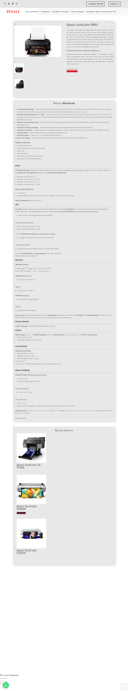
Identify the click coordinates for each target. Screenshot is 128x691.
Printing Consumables (78, 11)
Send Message (105, 629)
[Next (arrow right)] (3, 683)
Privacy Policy (93, 636)
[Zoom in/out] (7, 681)
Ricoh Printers (56, 11)
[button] (15, 24)
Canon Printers (34, 11)
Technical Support (95, 4)
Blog (110, 11)
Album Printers (90, 11)
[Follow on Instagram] (12, 3)
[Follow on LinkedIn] (8, 3)
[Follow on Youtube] (22, 635)
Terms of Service (106, 636)
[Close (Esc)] (1, 681)
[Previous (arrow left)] (1, 683)
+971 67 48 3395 (23, 599)
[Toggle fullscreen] (5, 681)
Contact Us (105, 11)
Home (27, 11)
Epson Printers (45, 11)
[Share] (3, 681)
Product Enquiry (72, 71)
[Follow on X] (16, 3)
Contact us (114, 4)
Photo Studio (65, 11)
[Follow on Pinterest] (14, 639)
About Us (98, 11)
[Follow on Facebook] (4, 3)
